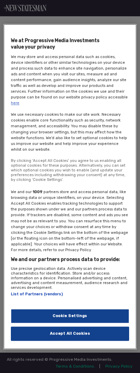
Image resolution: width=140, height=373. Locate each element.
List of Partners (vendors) (37, 294)
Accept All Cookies (70, 333)
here (15, 103)
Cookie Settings (70, 315)
